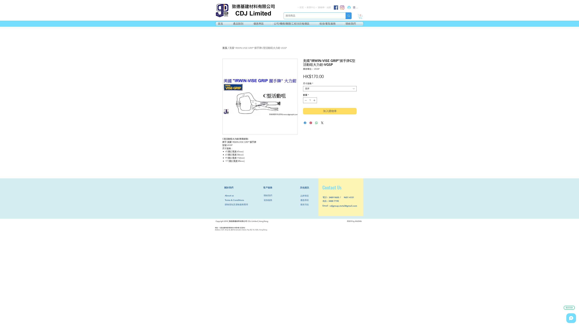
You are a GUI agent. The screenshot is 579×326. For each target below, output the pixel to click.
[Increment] (314, 100)
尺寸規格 (308, 83)
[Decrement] (305, 100)
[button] (360, 16)
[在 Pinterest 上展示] (311, 123)
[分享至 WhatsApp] (316, 123)
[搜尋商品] (348, 16)
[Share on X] (322, 123)
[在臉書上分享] (305, 123)
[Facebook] (336, 7)
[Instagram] (342, 7)
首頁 (224, 47)
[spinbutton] (310, 100)
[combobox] (330, 88)
